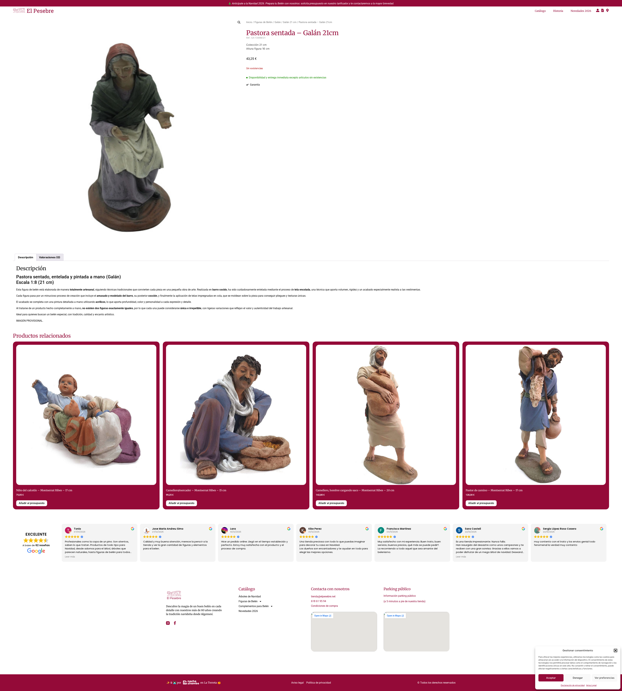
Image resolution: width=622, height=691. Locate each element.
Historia (558, 10)
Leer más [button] (70, 556)
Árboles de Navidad (250, 596)
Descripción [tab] (25, 257)
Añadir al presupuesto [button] (32, 503)
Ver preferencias (604, 677)
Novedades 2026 (581, 10)
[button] (615, 650)
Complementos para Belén (254, 606)
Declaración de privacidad (573, 685)
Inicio (249, 22)
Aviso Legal (591, 685)
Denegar (578, 677)
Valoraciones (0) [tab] (49, 257)
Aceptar (551, 677)
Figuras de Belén (263, 22)
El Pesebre (40, 10)
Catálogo (540, 10)
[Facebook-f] (175, 623)
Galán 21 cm (289, 22)
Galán (278, 22)
